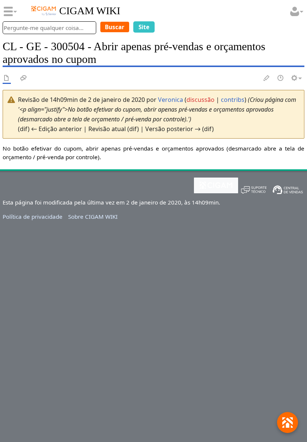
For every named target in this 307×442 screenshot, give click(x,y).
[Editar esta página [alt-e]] (267, 78)
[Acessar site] (43, 11)
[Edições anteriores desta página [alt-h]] (281, 78)
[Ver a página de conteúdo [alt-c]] (7, 78)
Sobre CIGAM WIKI (93, 216)
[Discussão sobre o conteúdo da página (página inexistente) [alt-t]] (23, 78)
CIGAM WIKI (89, 11)
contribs (232, 100)
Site (144, 27)
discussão (200, 100)
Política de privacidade (33, 216)
